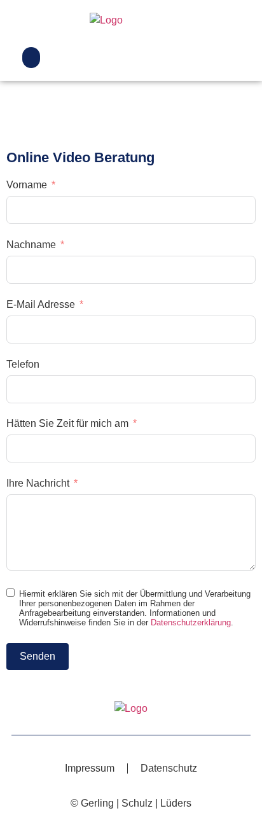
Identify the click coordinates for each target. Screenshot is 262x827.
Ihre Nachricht (37, 483)
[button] (31, 57)
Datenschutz (169, 768)
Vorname (26, 184)
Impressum (89, 768)
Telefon (22, 364)
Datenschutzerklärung (191, 622)
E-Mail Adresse (40, 304)
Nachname (31, 244)
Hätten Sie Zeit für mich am (67, 423)
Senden (37, 656)
